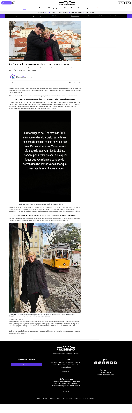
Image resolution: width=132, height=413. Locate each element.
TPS (47, 12)
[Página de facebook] (95, 364)
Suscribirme (26, 365)
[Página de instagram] (103, 364)
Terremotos (41, 12)
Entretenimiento (76, 8)
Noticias (33, 8)
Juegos (53, 12)
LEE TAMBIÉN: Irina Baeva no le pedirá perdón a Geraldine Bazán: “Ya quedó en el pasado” (45, 99)
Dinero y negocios (54, 8)
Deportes (89, 8)
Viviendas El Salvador (77, 12)
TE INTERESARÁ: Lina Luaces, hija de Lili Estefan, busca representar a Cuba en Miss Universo (45, 215)
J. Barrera (21, 76)
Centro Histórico (89, 12)
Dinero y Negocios (88, 398)
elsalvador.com (75, 16)
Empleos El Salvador (62, 12)
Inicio (24, 8)
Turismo (42, 8)
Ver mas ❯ (65, 371)
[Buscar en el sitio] (13, 3)
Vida (65, 8)
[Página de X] (99, 364)
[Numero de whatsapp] (107, 364)
